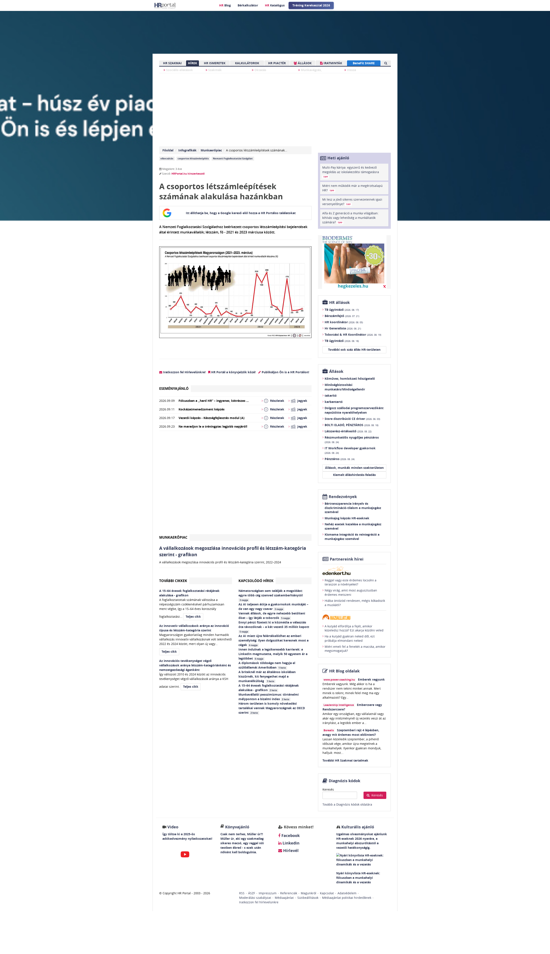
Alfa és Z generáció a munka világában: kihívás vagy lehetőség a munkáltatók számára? (350, 217)
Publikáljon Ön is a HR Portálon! (285, 372)
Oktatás (260, 70)
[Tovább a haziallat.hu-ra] (354, 617)
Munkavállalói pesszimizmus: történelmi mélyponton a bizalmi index (268, 696)
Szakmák (214, 70)
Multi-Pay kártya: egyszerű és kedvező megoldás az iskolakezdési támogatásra (350, 171)
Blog (225, 5)
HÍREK (192, 63)
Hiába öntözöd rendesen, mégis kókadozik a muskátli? (355, 603)
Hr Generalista (343, 328)
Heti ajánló (338, 158)
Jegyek (302, 401)
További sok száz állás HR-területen (354, 349)
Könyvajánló (237, 827)
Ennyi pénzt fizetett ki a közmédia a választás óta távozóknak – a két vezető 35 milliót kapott (274, 626)
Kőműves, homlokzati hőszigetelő (350, 378)
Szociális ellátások (179, 70)
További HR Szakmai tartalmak (345, 760)
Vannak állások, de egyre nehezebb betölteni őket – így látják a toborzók (271, 615)
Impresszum (268, 893)
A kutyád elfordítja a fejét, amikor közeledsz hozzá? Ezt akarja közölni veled (354, 628)
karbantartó (334, 402)
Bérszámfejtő (342, 316)
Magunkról (308, 893)
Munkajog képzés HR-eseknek (347, 518)
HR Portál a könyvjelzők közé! (233, 372)
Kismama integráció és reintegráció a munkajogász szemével (352, 536)
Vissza (351, 70)
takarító (331, 395)
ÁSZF (251, 893)
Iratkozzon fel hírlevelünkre (258, 902)
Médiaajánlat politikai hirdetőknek (346, 898)
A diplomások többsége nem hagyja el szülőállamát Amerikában (266, 665)
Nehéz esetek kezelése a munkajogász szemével (353, 526)
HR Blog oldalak (344, 671)
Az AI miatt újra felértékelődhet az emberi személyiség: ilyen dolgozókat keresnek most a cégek (273, 640)
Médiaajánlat (284, 898)
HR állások (339, 302)
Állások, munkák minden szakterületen (354, 468)
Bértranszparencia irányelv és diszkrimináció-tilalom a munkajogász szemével (353, 507)
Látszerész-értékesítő (348, 431)
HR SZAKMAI (172, 63)
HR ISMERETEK (214, 63)
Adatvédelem (347, 893)
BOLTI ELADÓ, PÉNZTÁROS (351, 425)
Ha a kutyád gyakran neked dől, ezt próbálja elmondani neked (350, 638)
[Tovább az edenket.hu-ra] (354, 570)
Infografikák (187, 150)
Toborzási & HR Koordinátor (353, 334)
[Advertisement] (235, 484)
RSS (241, 893)
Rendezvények (343, 496)
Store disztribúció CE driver (352, 419)
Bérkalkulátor (248, 5)
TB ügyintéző (342, 310)
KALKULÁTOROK (247, 63)
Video (172, 827)
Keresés (328, 789)
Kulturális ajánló (357, 827)
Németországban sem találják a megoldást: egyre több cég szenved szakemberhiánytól (271, 595)
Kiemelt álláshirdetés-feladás (354, 475)
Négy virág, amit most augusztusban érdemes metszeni (351, 592)
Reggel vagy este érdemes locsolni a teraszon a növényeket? (350, 582)
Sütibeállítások (307, 898)
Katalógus (275, 5)
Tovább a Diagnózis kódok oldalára (347, 804)
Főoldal (167, 150)
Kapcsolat (327, 893)
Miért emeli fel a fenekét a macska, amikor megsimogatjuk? (355, 649)
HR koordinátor (344, 322)
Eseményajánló (174, 388)
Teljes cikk (193, 616)
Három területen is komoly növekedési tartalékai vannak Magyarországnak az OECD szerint (271, 708)
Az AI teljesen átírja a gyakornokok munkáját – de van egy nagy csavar (273, 606)
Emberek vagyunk (371, 679)
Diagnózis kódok (344, 780)
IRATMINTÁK (332, 63)
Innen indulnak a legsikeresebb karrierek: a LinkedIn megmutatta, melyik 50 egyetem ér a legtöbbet (272, 653)
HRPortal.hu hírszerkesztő (188, 173)
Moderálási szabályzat (255, 898)
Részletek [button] (277, 401)
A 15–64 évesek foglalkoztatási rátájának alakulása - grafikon (268, 687)
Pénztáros (339, 459)
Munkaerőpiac (211, 150)
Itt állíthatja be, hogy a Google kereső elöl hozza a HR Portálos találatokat (241, 213)
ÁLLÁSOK (304, 63)
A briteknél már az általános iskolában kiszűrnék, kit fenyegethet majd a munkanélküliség (267, 676)
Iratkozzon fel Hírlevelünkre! (184, 372)
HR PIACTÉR (277, 63)
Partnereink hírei (347, 559)
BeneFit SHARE (364, 63)
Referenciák (288, 893)
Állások (336, 371)
